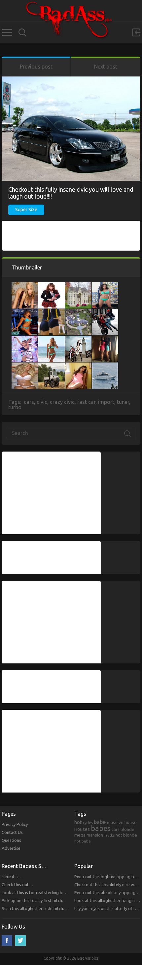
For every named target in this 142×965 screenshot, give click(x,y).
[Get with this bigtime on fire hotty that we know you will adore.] (105, 339)
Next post (105, 67)
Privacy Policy (15, 824)
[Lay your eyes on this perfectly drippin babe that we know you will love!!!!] (25, 285)
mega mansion (88, 835)
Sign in (136, 32)
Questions (11, 840)
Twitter (20, 940)
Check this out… (17, 884)
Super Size (26, 209)
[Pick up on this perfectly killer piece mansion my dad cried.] (78, 312)
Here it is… (12, 876)
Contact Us (12, 832)
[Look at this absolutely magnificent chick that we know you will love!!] (105, 285)
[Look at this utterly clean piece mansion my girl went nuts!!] (78, 285)
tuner (123, 402)
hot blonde (126, 835)
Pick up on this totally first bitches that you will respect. (54, 900)
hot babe (82, 841)
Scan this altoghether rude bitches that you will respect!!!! (56, 908)
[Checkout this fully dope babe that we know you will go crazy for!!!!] (25, 339)
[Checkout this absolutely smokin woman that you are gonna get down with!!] (51, 339)
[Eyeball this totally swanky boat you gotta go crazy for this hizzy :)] (105, 365)
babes (101, 828)
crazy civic (62, 402)
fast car (86, 402)
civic (42, 402)
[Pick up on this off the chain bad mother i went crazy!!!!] (105, 312)
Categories (7, 32)
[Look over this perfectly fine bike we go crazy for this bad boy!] (78, 339)
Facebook (7, 940)
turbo (14, 407)
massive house (122, 822)
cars (29, 402)
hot (78, 822)
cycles (88, 823)
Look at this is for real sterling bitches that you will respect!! (58, 892)
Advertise (11, 848)
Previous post (36, 67)
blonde (127, 829)
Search (22, 32)
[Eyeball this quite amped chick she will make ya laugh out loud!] (25, 365)
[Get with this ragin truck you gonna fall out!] (51, 365)
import (106, 402)
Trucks (109, 835)
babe (100, 822)
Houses (82, 829)
